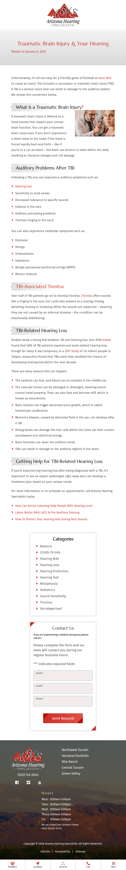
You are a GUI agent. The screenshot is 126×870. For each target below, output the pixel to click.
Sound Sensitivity (53, 596)
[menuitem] (12, 864)
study (75, 351)
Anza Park (104, 78)
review (106, 340)
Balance (46, 546)
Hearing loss (23, 186)
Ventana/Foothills (75, 756)
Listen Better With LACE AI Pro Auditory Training (47, 512)
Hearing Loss (49, 565)
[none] (12, 864)
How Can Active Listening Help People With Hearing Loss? (54, 506)
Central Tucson (73, 768)
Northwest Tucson (75, 750)
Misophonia (49, 584)
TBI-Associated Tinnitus (40, 286)
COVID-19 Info (50, 552)
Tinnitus (86, 296)
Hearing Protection (54, 571)
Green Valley (71, 773)
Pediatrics (47, 590)
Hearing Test (49, 577)
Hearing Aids (49, 559)
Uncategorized (51, 609)
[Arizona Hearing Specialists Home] (63, 14)
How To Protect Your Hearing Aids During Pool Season (51, 519)
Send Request (63, 718)
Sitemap (80, 851)
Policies (45, 851)
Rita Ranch (70, 762)
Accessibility (62, 851)
